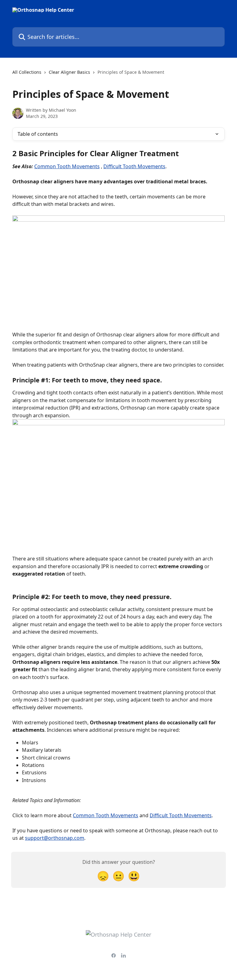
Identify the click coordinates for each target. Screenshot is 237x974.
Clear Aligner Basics (69, 72)
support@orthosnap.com (54, 838)
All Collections (26, 72)
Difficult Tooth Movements (134, 166)
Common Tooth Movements (67, 166)
